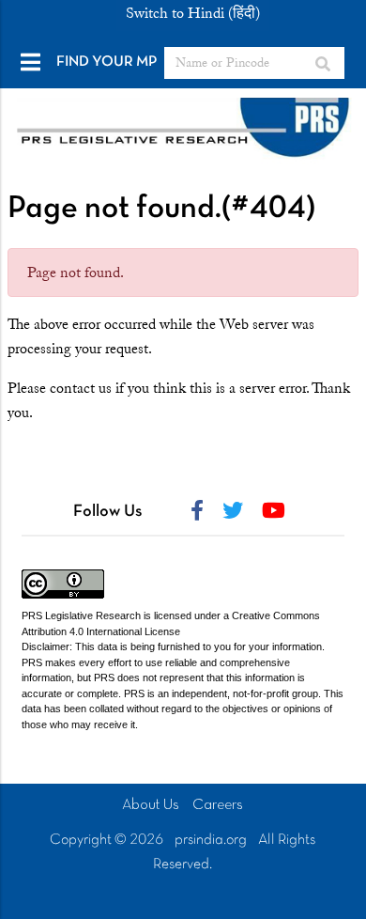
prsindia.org (211, 840)
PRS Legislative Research (81, 615)
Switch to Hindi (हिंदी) (193, 13)
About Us (150, 805)
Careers (217, 805)
